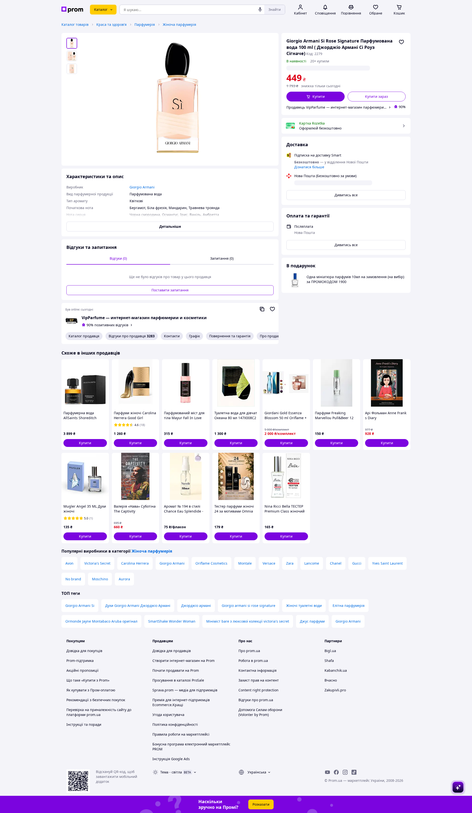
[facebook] (336, 772)
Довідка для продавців (171, 650)
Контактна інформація (257, 670)
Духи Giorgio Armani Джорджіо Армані (137, 605)
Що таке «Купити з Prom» (87, 680)
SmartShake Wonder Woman (171, 621)
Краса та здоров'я (111, 24)
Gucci (356, 563)
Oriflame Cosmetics (211, 563)
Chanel (335, 563)
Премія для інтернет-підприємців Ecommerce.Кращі (181, 702)
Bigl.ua (330, 650)
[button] (315, 96)
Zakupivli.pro (335, 690)
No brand (73, 579)
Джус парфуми (312, 621)
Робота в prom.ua (253, 660)
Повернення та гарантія (230, 336)
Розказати (260, 804)
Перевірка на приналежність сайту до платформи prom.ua (98, 712)
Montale (245, 563)
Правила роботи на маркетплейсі (180, 734)
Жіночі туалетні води (304, 605)
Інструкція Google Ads (171, 758)
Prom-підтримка (80, 660)
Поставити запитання (170, 290)
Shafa (329, 660)
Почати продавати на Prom (175, 670)
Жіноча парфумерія (179, 24)
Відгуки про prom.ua (255, 700)
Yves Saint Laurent (387, 563)
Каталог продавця (84, 336)
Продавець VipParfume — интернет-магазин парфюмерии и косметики (336, 107)
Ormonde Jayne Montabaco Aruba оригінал (101, 621)
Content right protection (258, 690)
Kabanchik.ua (335, 670)
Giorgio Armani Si (79, 605)
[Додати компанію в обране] (272, 309)
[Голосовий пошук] (260, 9)
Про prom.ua (249, 650)
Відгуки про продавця (132, 336)
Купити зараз (376, 96)
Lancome (311, 563)
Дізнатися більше (309, 167)
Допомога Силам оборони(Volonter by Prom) (260, 712)
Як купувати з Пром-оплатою (90, 690)
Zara (290, 563)
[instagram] (345, 772)
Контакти (172, 336)
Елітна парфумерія (349, 605)
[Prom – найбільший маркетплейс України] (72, 10)
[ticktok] (354, 772)
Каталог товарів (74, 24)
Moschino (100, 579)
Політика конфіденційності (175, 724)
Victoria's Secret (97, 563)
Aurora (124, 579)
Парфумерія (144, 24)
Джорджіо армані (196, 605)
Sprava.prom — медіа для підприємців (184, 690)
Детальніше (170, 226)
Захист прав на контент (258, 680)
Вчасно (330, 680)
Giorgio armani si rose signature (248, 605)
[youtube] (327, 772)
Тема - (171, 772)
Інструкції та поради (83, 724)
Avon (69, 563)
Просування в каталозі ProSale (178, 680)
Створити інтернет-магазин (176, 660)
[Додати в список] (401, 42)
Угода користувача (168, 714)
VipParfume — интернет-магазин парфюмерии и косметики (144, 317)
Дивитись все (346, 195)
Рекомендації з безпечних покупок (95, 700)
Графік (194, 336)
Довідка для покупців (84, 650)
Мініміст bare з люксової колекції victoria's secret (247, 621)
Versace (269, 563)
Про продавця (272, 336)
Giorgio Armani (172, 563)
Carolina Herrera (135, 563)
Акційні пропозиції (82, 670)
